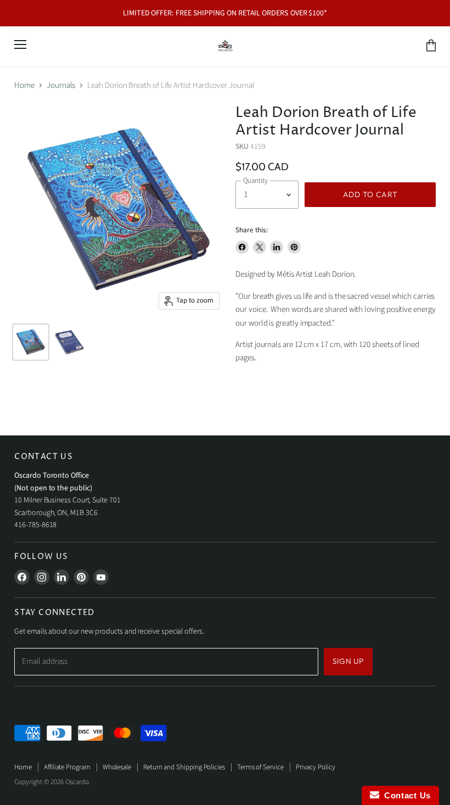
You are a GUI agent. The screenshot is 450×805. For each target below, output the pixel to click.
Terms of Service (260, 767)
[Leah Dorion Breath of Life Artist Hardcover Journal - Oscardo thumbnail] (30, 342)
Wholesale (117, 767)
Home (24, 85)
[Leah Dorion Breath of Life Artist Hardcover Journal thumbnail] (69, 342)
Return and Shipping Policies (184, 767)
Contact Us (405, 795)
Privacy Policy (315, 767)
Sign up (348, 661)
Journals (61, 85)
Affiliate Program (67, 767)
